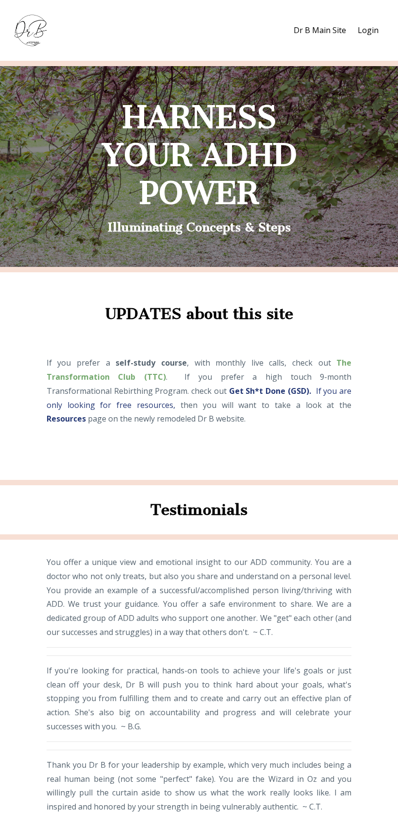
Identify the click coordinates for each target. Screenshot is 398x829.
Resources (66, 418)
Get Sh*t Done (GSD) (269, 391)
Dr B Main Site (320, 30)
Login (368, 30)
